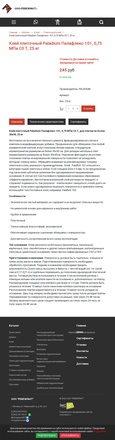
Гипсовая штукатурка (19, 356)
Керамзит (41, 366)
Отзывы (81, 344)
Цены (79, 331)
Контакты (82, 351)
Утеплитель (42, 345)
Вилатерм (41, 349)
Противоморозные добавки (22, 380)
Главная (81, 325)
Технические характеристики (47, 121)
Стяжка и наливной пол (20, 370)
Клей (11, 342)
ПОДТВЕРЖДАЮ (47, 435)
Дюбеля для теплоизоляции (50, 388)
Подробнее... (100, 431)
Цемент (12, 337)
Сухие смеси (15, 332)
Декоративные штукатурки (21, 351)
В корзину (88, 108)
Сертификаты (78, 121)
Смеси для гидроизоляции (21, 361)
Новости (81, 357)
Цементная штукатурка (20, 346)
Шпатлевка (14, 365)
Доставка (82, 363)
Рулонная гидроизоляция (49, 354)
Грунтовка (14, 384)
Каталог (14, 325)
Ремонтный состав (18, 375)
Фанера (40, 371)
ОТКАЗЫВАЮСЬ (70, 435)
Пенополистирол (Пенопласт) (50, 340)
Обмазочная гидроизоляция (50, 383)
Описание (17, 121)
